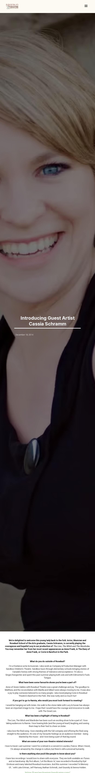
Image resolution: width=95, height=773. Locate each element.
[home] (12, 6)
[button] (86, 6)
